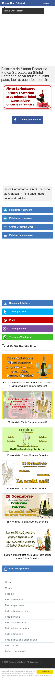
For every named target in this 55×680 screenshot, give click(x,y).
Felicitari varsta (12, 616)
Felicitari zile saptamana (17, 628)
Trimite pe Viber (17, 328)
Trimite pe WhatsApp (20, 337)
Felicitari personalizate (16, 611)
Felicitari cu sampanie (21, 235)
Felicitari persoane (14, 605)
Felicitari (9, 593)
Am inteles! (45, 672)
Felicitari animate (13, 645)
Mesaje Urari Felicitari (13, 3)
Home (8, 582)
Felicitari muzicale (14, 633)
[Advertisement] (27, 35)
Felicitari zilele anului (15, 622)
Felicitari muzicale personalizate (21, 639)
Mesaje (8, 588)
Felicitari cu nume (14, 599)
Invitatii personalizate (15, 651)
